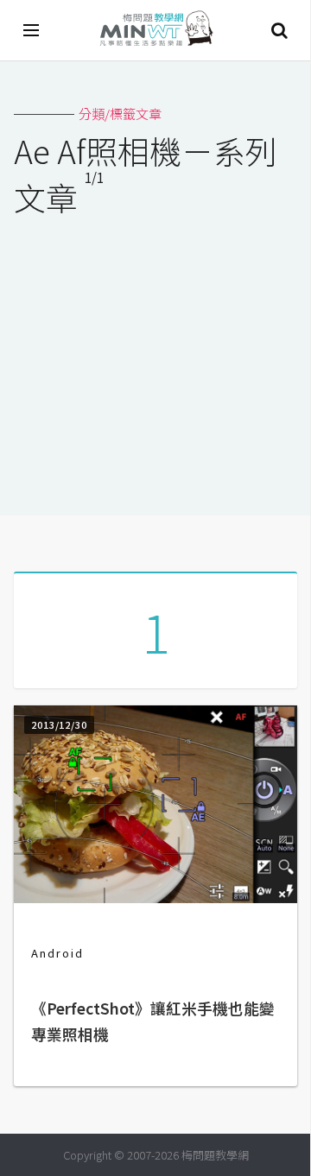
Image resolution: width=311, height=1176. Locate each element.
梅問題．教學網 (155, 30)
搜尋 (279, 30)
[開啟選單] (32, 30)
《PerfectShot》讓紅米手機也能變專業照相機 (153, 1021)
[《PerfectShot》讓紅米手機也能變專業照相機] (155, 897)
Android (57, 953)
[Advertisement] (155, 355)
